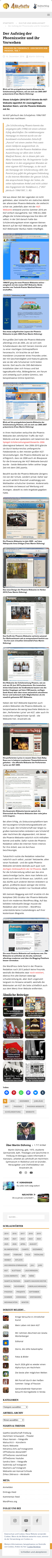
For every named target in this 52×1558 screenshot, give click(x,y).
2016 (12, 1101)
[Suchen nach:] (26, 1217)
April (23, 1244)
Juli (32, 1265)
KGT (7, 1106)
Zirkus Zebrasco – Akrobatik (16, 1474)
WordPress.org (10, 1501)
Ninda (7, 1286)
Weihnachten (10, 1302)
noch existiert (37, 972)
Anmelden (8, 1487)
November (19, 1286)
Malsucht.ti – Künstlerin (14, 1442)
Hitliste (19, 1260)
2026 (14, 1244)
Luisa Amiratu (11, 1276)
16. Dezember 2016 (15, 56)
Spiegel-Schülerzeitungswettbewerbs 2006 (23, 442)
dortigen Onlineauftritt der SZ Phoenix (22, 869)
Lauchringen (31, 1270)
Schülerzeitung (13, 1112)
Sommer (8, 1297)
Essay (7, 1254)
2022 (23, 1239)
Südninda (21, 1297)
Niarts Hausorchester (35, 1281)
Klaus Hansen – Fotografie (15, 1439)
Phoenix (18, 1106)
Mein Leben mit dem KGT (27, 1325)
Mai (23, 1276)
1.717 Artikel (40, 1145)
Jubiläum (38, 1101)
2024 (39, 1239)
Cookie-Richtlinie (34, 1546)
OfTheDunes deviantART (15, 1452)
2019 (39, 1233)
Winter (25, 1302)
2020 (6, 1239)
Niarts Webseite (10, 1445)
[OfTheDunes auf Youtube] (26, 1520)
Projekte (20, 1292)
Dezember (24, 1101)
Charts (25, 1249)
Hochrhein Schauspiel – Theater (18, 1436)
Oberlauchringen (37, 1286)
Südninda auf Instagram (14, 1464)
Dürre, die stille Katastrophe (29, 1349)
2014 (6, 1233)
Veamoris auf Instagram (14, 1467)
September (34, 1292)
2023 (31, 1239)
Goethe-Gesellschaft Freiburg (17, 1432)
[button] (48, 15)
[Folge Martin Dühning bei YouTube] (30, 1172)
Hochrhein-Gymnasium (15, 1265)
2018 (31, 1233)
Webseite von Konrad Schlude (17, 1471)
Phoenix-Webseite (35, 1106)
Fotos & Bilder (22, 1356)
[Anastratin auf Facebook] (37, 1520)
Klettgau (16, 1270)
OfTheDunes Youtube (13, 1458)
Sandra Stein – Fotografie (15, 1461)
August (33, 1244)
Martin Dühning (36, 56)
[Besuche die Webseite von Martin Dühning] (20, 1172)
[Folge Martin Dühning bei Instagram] (25, 1172)
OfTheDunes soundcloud (15, 1455)
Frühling (38, 1254)
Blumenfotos (11, 1249)
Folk (28, 1254)
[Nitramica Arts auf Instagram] (14, 1520)
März (31, 1276)
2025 (6, 1244)
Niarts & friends (12, 1281)
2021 (14, 1239)
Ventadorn (35, 1297)
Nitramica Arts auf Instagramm (18, 1448)
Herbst (7, 1260)
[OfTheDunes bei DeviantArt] (26, 1530)
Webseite (30, 1112)
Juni (40, 1265)
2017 (23, 1233)
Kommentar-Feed (11, 1496)
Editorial (19, 1341)
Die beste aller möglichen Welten (31, 1372)
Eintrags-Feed (9, 1492)
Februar (18, 1254)
